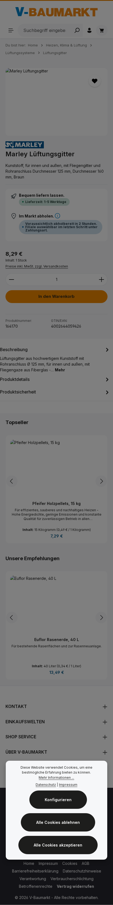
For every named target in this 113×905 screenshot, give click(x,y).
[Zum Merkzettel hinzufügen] (95, 81)
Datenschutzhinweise (82, 871)
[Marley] (24, 145)
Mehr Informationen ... (56, 777)
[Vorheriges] (12, 481)
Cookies (69, 863)
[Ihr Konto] (89, 30)
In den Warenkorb (56, 296)
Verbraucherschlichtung (72, 878)
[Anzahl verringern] (11, 279)
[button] (57, 216)
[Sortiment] (10, 30)
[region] (56, 102)
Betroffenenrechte (35, 886)
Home (29, 863)
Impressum (48, 863)
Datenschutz (46, 785)
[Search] (77, 30)
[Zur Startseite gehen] (56, 11)
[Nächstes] (101, 481)
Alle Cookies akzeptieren (58, 845)
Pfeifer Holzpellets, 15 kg (56, 503)
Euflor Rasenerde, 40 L (56, 639)
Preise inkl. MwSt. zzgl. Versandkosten (36, 266)
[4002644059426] (56, 102)
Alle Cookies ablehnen (58, 822)
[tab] (55, 359)
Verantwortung (32, 878)
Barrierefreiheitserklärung (35, 871)
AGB (85, 863)
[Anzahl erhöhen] (102, 279)
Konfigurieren (58, 799)
